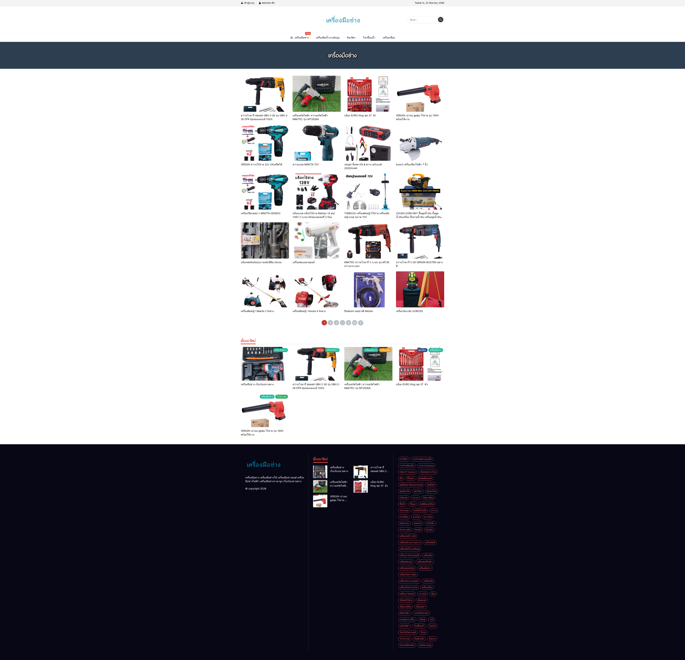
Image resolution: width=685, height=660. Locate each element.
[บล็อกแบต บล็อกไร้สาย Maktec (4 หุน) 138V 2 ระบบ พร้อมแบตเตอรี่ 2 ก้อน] (317, 192)
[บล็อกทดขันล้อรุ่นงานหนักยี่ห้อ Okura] (265, 240)
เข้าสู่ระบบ (248, 2)
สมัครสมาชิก (268, 2)
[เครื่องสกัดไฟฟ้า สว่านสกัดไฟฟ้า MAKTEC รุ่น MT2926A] (317, 94)
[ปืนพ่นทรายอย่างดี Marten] (368, 289)
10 (354, 322)
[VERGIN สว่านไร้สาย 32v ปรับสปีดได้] (265, 143)
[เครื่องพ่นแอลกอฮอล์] (317, 240)
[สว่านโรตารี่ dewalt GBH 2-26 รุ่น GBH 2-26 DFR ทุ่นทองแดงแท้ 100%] (265, 94)
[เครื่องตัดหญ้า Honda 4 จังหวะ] (317, 289)
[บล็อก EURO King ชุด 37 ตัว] (368, 94)
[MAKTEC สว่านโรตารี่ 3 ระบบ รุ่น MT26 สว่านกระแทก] (368, 240)
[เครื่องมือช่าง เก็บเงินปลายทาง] (265, 364)
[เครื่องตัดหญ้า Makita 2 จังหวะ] (265, 289)
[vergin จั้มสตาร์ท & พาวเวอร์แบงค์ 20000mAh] (368, 143)
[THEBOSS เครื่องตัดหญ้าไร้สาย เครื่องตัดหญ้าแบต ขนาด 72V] (368, 192)
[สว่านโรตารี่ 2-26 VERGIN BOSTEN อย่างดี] (420, 240)
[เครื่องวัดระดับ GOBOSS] (420, 289)
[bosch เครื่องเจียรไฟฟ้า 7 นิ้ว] (420, 143)
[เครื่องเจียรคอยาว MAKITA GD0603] (265, 192)
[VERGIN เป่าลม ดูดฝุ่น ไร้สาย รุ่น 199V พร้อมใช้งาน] (420, 94)
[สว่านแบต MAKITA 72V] (317, 143)
